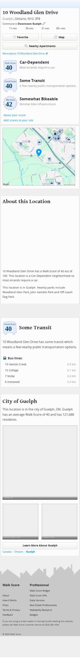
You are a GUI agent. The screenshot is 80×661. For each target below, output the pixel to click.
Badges (34, 615)
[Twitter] (5, 590)
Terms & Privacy (11, 610)
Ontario (18, 551)
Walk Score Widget (40, 590)
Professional (39, 585)
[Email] (17, 590)
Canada (7, 551)
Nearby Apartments (42, 46)
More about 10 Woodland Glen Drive (24, 53)
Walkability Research (41, 610)
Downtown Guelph (30, 23)
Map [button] (61, 37)
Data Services (37, 600)
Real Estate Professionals (43, 605)
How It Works (10, 600)
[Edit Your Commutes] (44, 23)
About (6, 595)
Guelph (8, 19)
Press (6, 605)
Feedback (8, 615)
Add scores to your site (18, 120)
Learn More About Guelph (40, 545)
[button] (39, 153)
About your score (14, 115)
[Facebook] (11, 590)
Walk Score (11, 585)
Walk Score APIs (38, 595)
